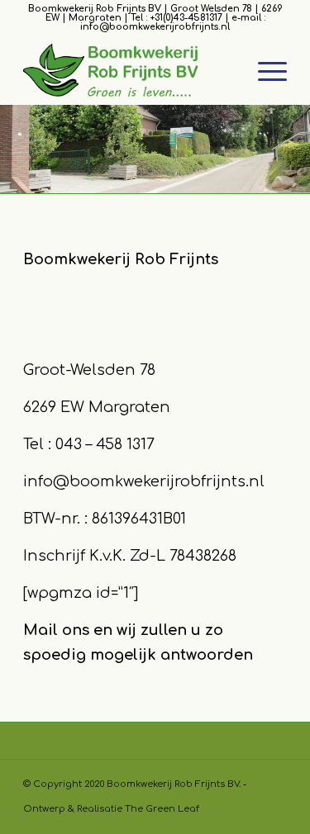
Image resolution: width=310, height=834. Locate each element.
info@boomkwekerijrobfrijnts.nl (144, 481)
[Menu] (264, 72)
